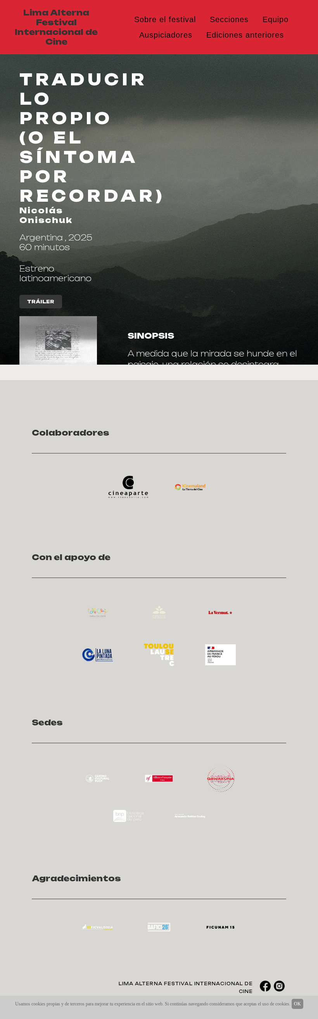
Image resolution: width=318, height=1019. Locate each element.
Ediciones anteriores (245, 35)
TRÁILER (40, 301)
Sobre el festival (165, 19)
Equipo (276, 19)
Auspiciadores (165, 35)
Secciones (229, 19)
